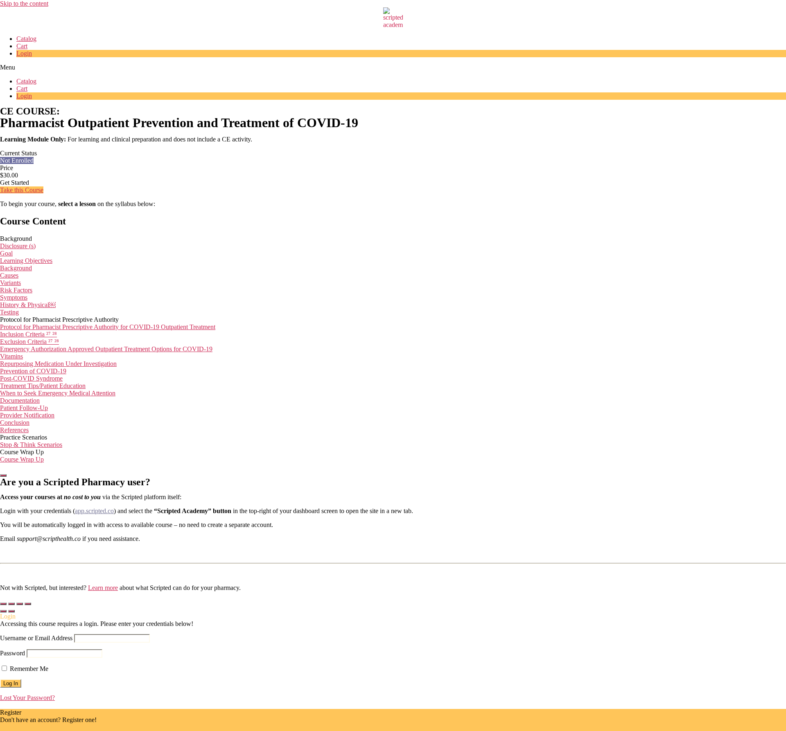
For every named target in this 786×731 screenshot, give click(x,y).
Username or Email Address (36, 638)
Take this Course (21, 189)
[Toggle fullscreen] (19, 604)
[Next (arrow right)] (11, 611)
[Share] (11, 604)
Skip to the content (24, 3)
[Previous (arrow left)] (3, 611)
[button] (393, 67)
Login (24, 53)
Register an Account (26, 727)
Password (12, 653)
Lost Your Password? (27, 697)
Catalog (26, 38)
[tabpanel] (393, 235)
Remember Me (28, 668)
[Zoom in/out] (28, 604)
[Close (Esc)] (3, 604)
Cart (21, 46)
